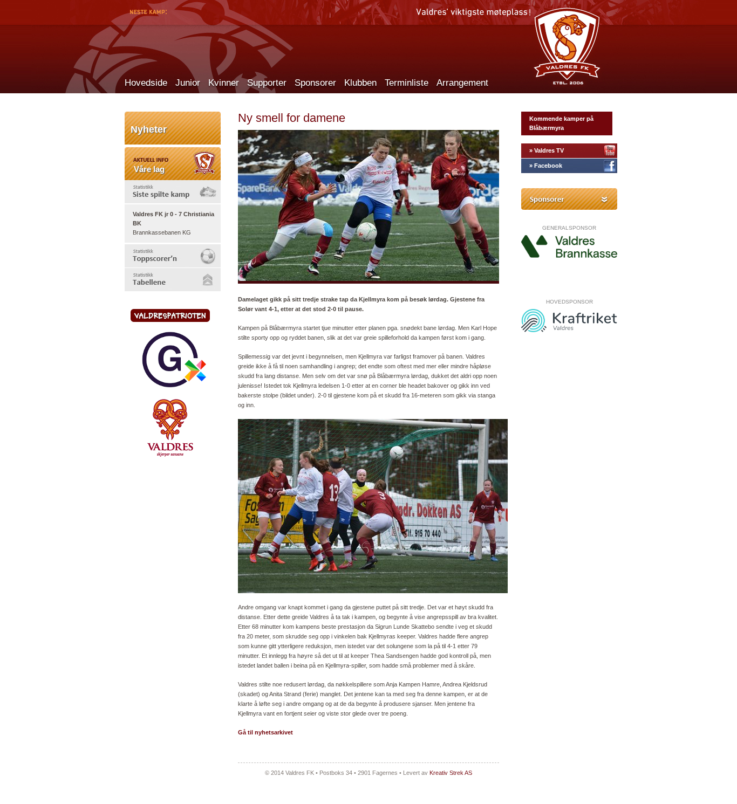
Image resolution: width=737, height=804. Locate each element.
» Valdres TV (546, 150)
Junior (187, 83)
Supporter (266, 83)
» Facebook (545, 165)
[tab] (173, 191)
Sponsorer (315, 83)
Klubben (360, 83)
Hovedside (146, 83)
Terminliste (406, 83)
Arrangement (462, 83)
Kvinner (223, 83)
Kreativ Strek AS (450, 772)
